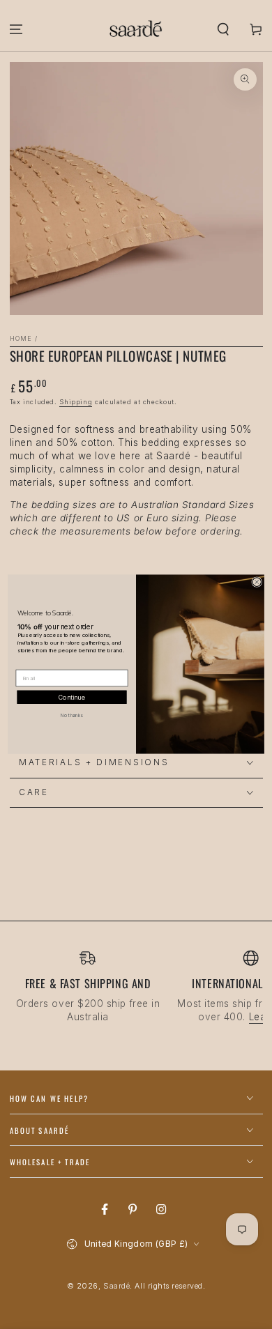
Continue (72, 697)
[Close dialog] (257, 582)
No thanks (71, 716)
